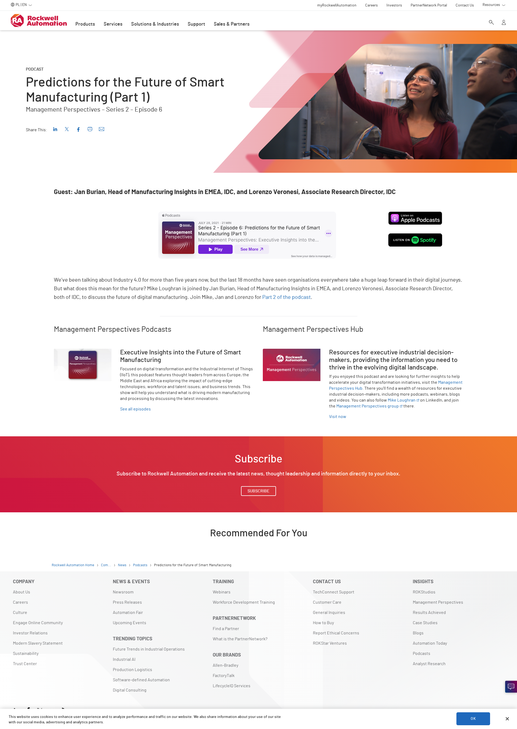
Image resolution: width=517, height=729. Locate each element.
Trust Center (25, 664)
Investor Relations (30, 633)
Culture (20, 612)
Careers (20, 602)
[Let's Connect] (511, 687)
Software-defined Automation (141, 680)
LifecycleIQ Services (231, 686)
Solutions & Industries (155, 24)
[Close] (507, 718)
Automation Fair (128, 612)
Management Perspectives (438, 602)
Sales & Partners (232, 24)
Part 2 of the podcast (286, 297)
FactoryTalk (224, 675)
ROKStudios (424, 592)
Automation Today (430, 643)
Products (85, 24)
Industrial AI (124, 659)
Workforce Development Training (244, 602)
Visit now (337, 416)
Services (113, 24)
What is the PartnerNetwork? (240, 639)
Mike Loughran (401, 400)
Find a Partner (226, 629)
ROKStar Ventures (330, 643)
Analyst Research (429, 664)
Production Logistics (132, 670)
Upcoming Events (129, 623)
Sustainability (26, 653)
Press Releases (127, 602)
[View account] (503, 23)
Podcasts (421, 653)
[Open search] (491, 23)
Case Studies (425, 623)
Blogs (418, 633)
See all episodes (135, 409)
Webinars (221, 592)
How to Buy (323, 623)
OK (473, 719)
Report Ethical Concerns (336, 633)
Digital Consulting (129, 690)
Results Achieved (429, 612)
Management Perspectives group (367, 406)
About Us (21, 592)
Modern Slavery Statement (38, 643)
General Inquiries (329, 612)
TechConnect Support (333, 592)
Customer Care (327, 602)
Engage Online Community (38, 623)
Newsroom (123, 592)
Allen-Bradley (225, 665)
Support (196, 24)
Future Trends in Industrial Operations (149, 649)
